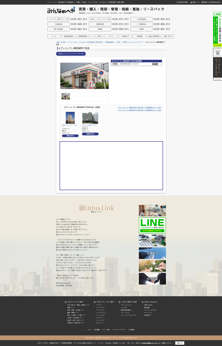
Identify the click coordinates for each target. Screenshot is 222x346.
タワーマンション (126, 305)
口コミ (111, 36)
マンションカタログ (150, 310)
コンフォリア (100, 320)
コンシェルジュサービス (128, 315)
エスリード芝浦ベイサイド (89, 125)
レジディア (99, 318)
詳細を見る (70, 136)
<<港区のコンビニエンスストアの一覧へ (71, 54)
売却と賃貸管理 (153, 36)
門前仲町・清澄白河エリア (75, 323)
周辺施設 (147, 307)
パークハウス (100, 310)
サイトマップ (148, 312)
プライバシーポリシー (119, 329)
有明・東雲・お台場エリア (75, 310)
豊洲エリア (70, 307)
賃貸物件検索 (68, 36)
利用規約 (131, 329)
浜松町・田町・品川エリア (75, 320)
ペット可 (123, 307)
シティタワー (100, 307)
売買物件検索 (82, 36)
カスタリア (99, 323)
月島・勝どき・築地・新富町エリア (78, 305)
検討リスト (196, 2)
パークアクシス (101, 312)
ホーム (54, 36)
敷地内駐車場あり (126, 310)
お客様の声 (125, 36)
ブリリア (99, 305)
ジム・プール (125, 312)
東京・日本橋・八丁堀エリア (76, 315)
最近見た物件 (183, 2)
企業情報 (139, 36)
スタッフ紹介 (96, 36)
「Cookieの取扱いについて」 (149, 343)
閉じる (179, 343)
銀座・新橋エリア (72, 312)
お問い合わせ (167, 36)
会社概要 (97, 329)
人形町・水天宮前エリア (74, 318)
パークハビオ (100, 315)
